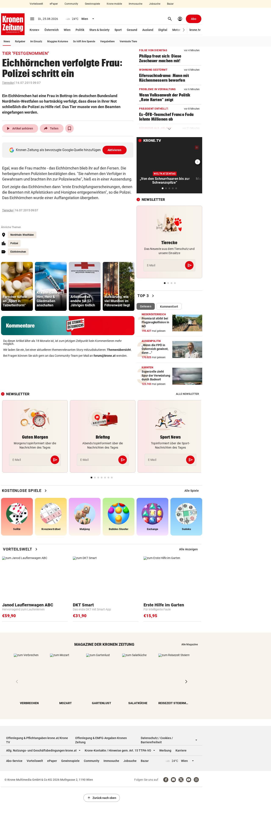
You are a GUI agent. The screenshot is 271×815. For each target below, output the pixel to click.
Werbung (165, 750)
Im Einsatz (36, 41)
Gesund (132, 30)
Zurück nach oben (101, 798)
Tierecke (8, 82)
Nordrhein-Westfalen (22, 234)
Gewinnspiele (92, 3)
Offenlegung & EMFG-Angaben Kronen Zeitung (101, 740)
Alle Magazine (189, 644)
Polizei (14, 243)
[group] (17, 286)
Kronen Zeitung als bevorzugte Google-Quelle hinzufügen (69, 150)
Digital (162, 30)
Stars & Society (99, 30)
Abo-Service (14, 761)
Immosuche (135, 3)
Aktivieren (115, 150)
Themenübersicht (119, 349)
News (7, 41)
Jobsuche (154, 3)
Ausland (147, 30)
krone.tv (194, 30)
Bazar (170, 3)
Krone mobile (114, 3)
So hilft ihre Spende (84, 41)
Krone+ (34, 30)
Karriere (181, 750)
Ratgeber (20, 41)
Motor (176, 30)
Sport (118, 30)
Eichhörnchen (18, 251)
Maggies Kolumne (57, 41)
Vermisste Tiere (128, 41)
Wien (67, 30)
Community (71, 3)
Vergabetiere (107, 41)
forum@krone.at (105, 355)
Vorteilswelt (36, 3)
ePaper (54, 3)
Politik (80, 30)
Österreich (51, 30)
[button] (184, 30)
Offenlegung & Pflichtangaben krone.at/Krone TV (37, 740)
